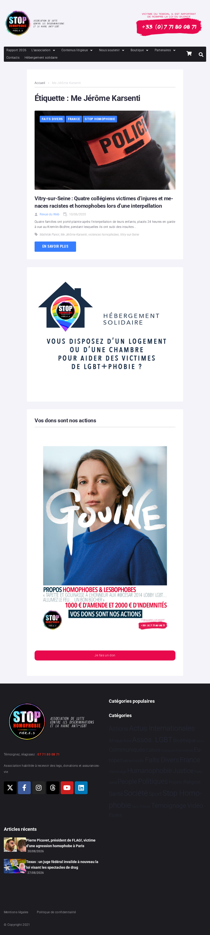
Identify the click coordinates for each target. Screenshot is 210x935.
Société (136, 793)
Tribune (145, 806)
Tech (135, 806)
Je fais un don (104, 655)
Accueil (40, 83)
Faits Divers (52, 119)
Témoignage (168, 805)
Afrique (116, 740)
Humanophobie (149, 770)
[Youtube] (67, 787)
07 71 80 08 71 (48, 754)
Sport (155, 794)
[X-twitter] (10, 787)
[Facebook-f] (24, 787)
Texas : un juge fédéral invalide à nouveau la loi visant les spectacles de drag (62, 864)
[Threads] (52, 787)
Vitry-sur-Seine (129, 234)
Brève (200, 741)
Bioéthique (184, 740)
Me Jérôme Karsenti (74, 234)
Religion (191, 782)
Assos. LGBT (152, 740)
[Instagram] (38, 787)
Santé (116, 793)
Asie (127, 740)
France (74, 119)
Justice (183, 770)
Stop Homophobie (100, 119)
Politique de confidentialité (56, 912)
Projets (175, 782)
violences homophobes (103, 234)
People (127, 781)
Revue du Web (49, 214)
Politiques (153, 781)
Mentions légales (16, 912)
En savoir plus (55, 246)
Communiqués (127, 750)
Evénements (132, 760)
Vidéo (195, 805)
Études (115, 814)
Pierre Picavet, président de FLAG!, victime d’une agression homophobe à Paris (61, 843)
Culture (153, 750)
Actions (118, 728)
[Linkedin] (81, 787)
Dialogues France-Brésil (177, 750)
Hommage (118, 771)
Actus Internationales (162, 728)
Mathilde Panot (49, 234)
